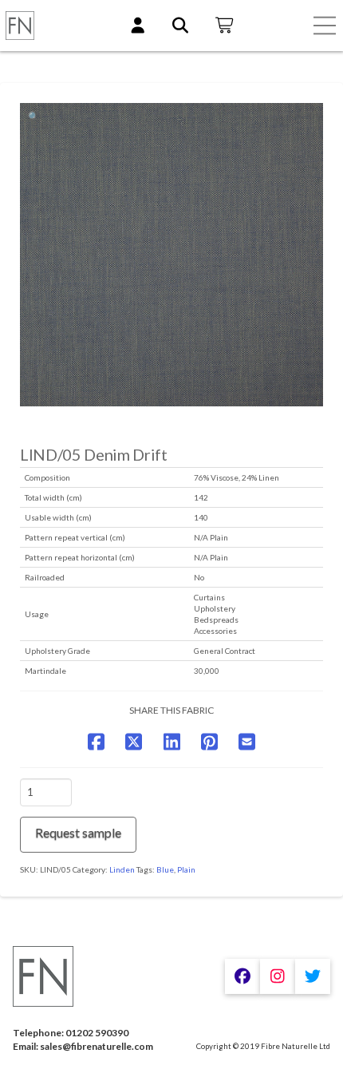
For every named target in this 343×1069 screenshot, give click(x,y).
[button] (324, 25)
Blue (165, 869)
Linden (122, 869)
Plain (186, 869)
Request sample (78, 832)
